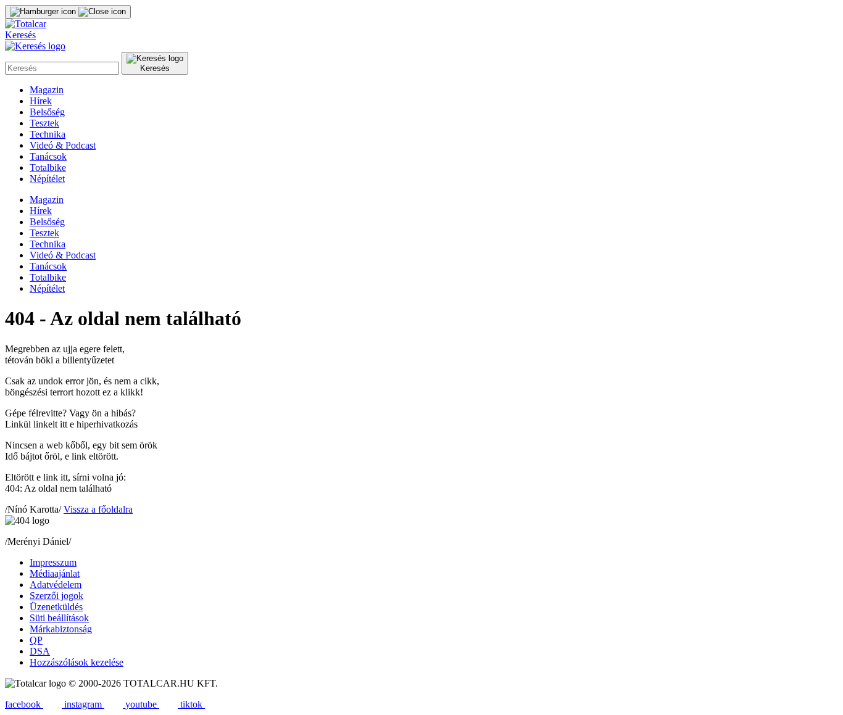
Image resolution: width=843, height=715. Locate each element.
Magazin (47, 90)
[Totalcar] (25, 24)
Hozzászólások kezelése (76, 662)
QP (36, 640)
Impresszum (53, 562)
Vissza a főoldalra (98, 509)
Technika (47, 134)
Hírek (41, 101)
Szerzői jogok (56, 595)
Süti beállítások (59, 618)
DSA (40, 651)
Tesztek (44, 123)
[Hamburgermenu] (68, 12)
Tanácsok (48, 156)
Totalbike (48, 167)
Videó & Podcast (63, 145)
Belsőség (47, 112)
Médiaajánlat (55, 573)
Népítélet (47, 178)
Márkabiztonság (61, 629)
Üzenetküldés (56, 606)
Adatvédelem (55, 584)
